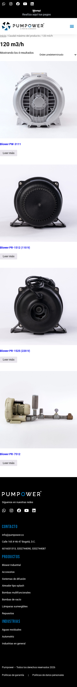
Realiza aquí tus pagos (36, 14)
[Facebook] (18, 4)
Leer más (8, 153)
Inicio (3, 35)
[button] (72, 26)
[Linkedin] (32, 4)
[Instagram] (11, 4)
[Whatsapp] (4, 4)
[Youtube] (25, 4)
